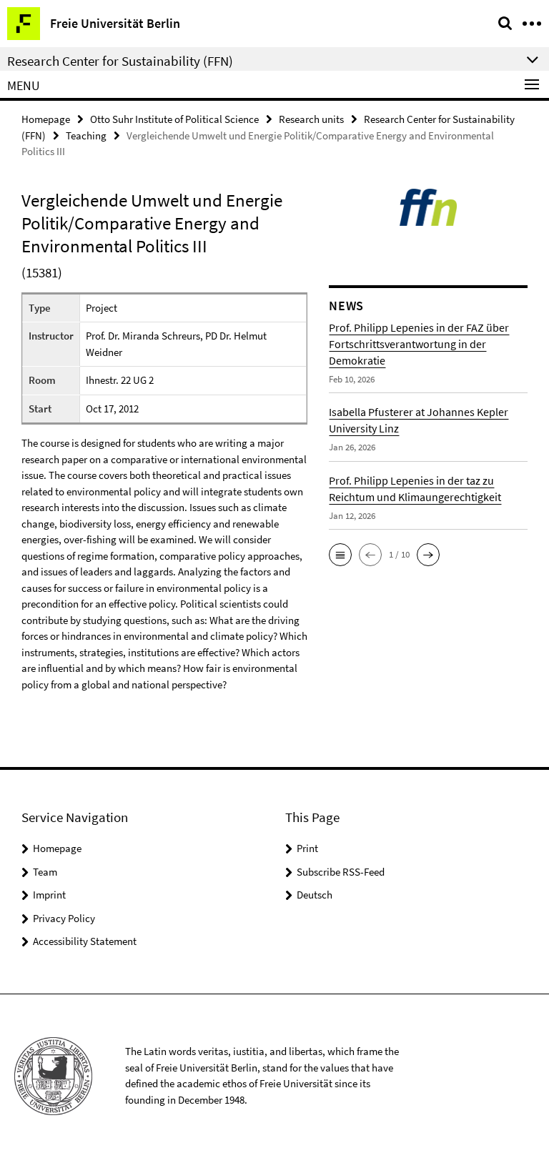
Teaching (86, 135)
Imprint (49, 894)
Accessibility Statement (85, 941)
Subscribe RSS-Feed (341, 872)
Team (45, 872)
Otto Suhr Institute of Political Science (174, 119)
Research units (311, 119)
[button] (340, 554)
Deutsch (314, 894)
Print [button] (307, 848)
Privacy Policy (64, 918)
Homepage (45, 119)
